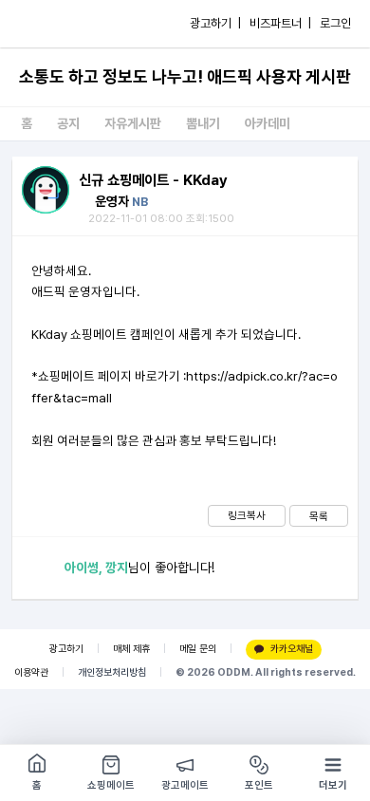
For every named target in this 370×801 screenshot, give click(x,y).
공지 (68, 123)
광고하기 (66, 649)
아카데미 (267, 123)
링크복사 (247, 515)
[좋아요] (38, 568)
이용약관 (31, 672)
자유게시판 (132, 123)
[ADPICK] (54, 23)
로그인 (335, 23)
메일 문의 (197, 649)
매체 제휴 (131, 649)
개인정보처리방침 (112, 672)
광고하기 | (215, 23)
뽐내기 (203, 123)
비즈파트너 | (280, 23)
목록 (318, 516)
